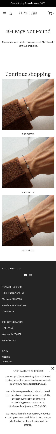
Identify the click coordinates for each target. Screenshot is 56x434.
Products (28, 134)
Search (6, 357)
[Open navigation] (4, 13)
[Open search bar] (11, 13)
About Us (7, 362)
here (49, 42)
